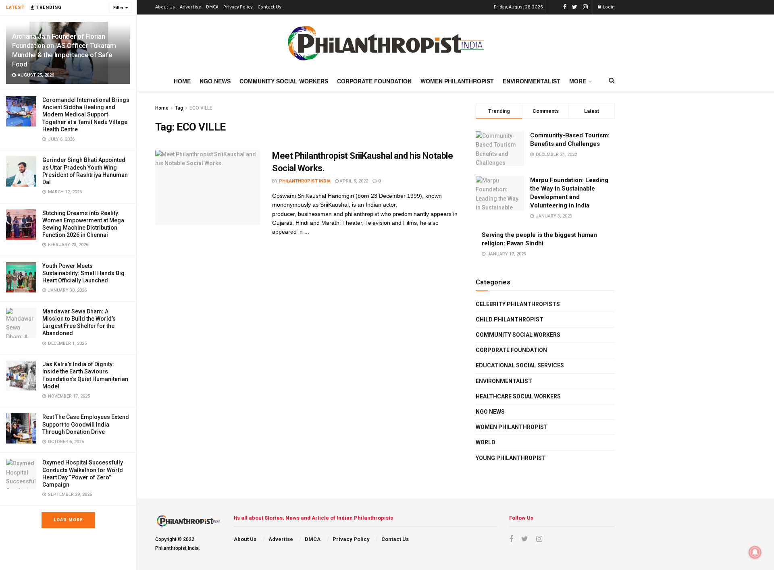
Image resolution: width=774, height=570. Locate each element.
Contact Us (269, 7)
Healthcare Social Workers (518, 396)
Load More (68, 519)
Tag (179, 108)
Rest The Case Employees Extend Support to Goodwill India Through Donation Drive (85, 424)
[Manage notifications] (755, 552)
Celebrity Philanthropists (518, 304)
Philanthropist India (305, 181)
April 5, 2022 (353, 181)
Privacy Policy (238, 7)
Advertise (190, 7)
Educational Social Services (520, 365)
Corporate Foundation (374, 81)
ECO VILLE (200, 108)
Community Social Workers (283, 81)
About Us (165, 7)
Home (182, 81)
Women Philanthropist (457, 81)
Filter (118, 7)
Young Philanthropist (511, 458)
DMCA (212, 7)
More (577, 81)
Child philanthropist (509, 319)
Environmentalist (531, 81)
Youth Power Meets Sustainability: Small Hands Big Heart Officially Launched (83, 273)
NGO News (215, 81)
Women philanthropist (512, 427)
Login (608, 7)
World (485, 442)
